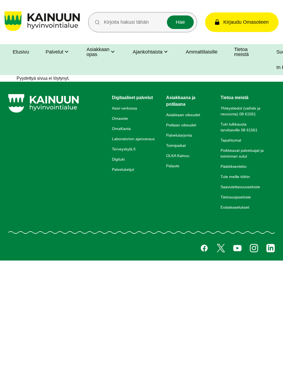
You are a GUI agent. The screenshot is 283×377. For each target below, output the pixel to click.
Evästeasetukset (235, 207)
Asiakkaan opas (98, 52)
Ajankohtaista (148, 52)
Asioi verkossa (124, 108)
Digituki (118, 159)
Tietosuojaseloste (236, 197)
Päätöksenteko (234, 166)
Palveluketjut (123, 169)
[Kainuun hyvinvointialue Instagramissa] (254, 248)
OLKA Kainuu (177, 155)
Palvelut (54, 52)
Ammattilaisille (202, 52)
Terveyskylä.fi (123, 149)
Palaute (172, 166)
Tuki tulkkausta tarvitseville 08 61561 (239, 127)
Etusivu (21, 52)
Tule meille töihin (235, 176)
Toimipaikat (176, 145)
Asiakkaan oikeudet (183, 115)
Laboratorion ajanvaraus (133, 139)
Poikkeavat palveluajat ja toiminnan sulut (242, 153)
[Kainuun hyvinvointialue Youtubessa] (237, 248)
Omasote (120, 118)
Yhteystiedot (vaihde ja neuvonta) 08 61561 (240, 111)
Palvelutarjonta (179, 135)
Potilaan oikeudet (181, 125)
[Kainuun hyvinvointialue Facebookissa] (204, 248)
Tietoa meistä (241, 52)
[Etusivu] (42, 30)
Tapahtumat (231, 140)
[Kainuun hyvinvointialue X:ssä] (221, 248)
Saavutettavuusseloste (240, 187)
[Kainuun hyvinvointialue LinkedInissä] (270, 248)
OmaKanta (121, 128)
